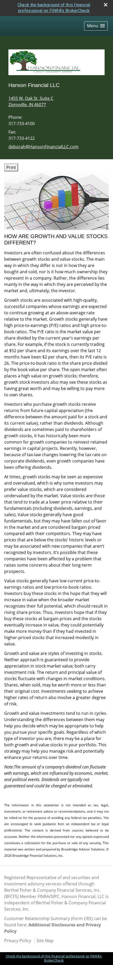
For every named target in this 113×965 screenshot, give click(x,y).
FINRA (43, 896)
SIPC (55, 896)
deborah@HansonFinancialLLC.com (43, 147)
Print (11, 167)
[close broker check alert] (106, 5)
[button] (96, 25)
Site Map (45, 940)
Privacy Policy (17, 940)
